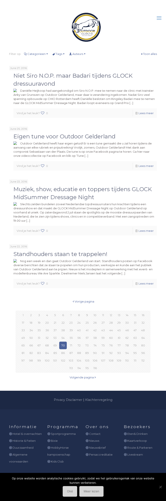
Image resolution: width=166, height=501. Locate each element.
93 (119, 353)
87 (71, 353)
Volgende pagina (82, 377)
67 (39, 345)
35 (39, 330)
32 (143, 322)
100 (47, 360)
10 (95, 315)
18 (31, 322)
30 (127, 322)
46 (127, 330)
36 (47, 330)
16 (143, 315)
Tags (59, 54)
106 (95, 360)
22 (63, 322)
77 (119, 345)
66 (31, 345)
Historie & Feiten (24, 440)
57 (87, 337)
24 (79, 322)
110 (127, 360)
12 (111, 315)
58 (95, 337)
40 (79, 330)
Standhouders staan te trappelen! (60, 254)
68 (47, 345)
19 (39, 322)
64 (143, 337)
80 (143, 345)
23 (71, 322)
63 (135, 337)
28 (111, 322)
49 (23, 337)
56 (79, 337)
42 (95, 330)
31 (135, 322)
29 (119, 322)
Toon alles (150, 54)
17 (23, 322)
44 (111, 330)
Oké (70, 491)
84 (47, 353)
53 (55, 337)
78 (127, 345)
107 (103, 360)
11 (103, 315)
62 (127, 337)
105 (87, 360)
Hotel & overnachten (27, 433)
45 (119, 330)
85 (55, 353)
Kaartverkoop (137, 440)
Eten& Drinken (137, 433)
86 (63, 353)
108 (111, 360)
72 (79, 345)
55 (71, 337)
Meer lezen (91, 491)
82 (31, 353)
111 (135, 360)
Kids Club (57, 461)
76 (111, 345)
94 (127, 353)
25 (87, 322)
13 (119, 315)
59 (103, 337)
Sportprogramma (63, 433)
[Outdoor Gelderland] (83, 25)
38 (63, 330)
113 (71, 368)
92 (111, 353)
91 (103, 353)
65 (23, 345)
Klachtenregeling (98, 400)
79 (135, 345)
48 (143, 330)
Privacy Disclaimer (68, 400)
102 (63, 360)
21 (55, 322)
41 (87, 330)
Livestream (135, 454)
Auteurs (77, 54)
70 (63, 345)
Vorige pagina (84, 301)
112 (143, 360)
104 (79, 360)
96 (143, 353)
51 (39, 337)
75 (103, 345)
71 (71, 345)
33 (23, 330)
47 (135, 330)
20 (47, 322)
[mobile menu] (159, 18)
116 (95, 368)
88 (79, 353)
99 (39, 360)
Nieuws (94, 440)
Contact (95, 433)
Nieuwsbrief (97, 447)
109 (119, 360)
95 (135, 353)
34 (31, 330)
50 (31, 337)
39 (71, 330)
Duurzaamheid (23, 447)
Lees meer (146, 113)
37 (55, 330)
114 (79, 368)
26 (95, 322)
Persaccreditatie (101, 454)
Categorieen (36, 54)
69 (55, 345)
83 (39, 353)
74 (95, 345)
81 (23, 353)
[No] (160, 487)
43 (103, 330)
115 (87, 368)
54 (63, 337)
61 (119, 337)
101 (55, 360)
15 (135, 315)
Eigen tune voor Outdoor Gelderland (64, 136)
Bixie (54, 440)
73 (87, 345)
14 (127, 315)
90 (95, 353)
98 (31, 360)
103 (71, 360)
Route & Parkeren (139, 447)
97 (23, 360)
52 (47, 337)
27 (103, 322)
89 (87, 353)
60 (111, 337)
